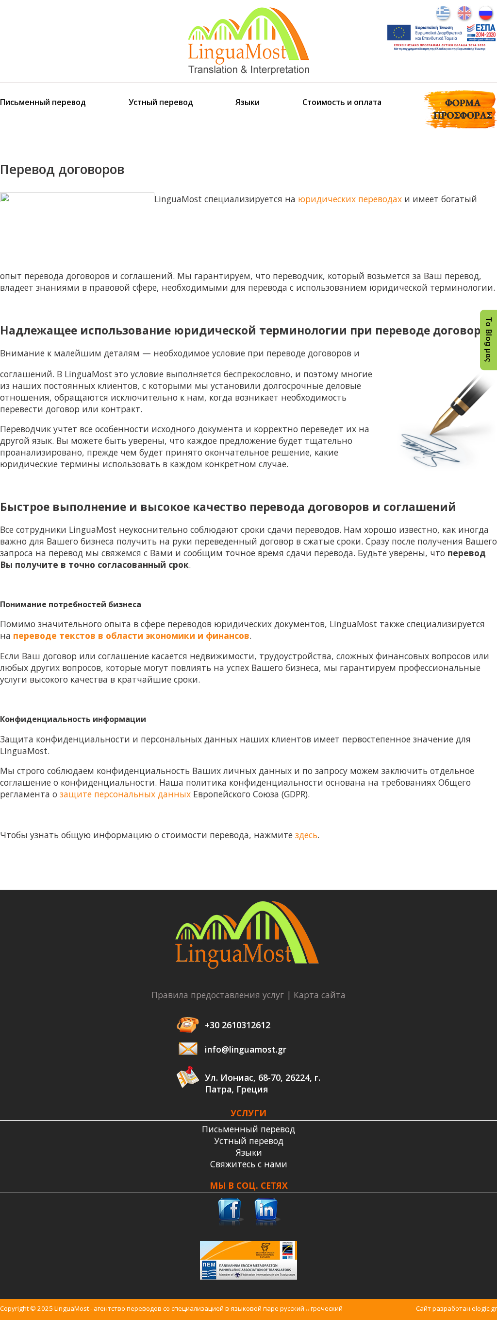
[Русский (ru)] (486, 13)
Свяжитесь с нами (248, 1164)
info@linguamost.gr (245, 1049)
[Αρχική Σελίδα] (248, 71)
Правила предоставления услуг (217, 995)
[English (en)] (464, 13)
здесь (306, 835)
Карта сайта (320, 995)
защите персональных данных (125, 794)
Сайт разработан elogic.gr (456, 1308)
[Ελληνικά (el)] (443, 13)
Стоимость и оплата (341, 102)
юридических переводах (350, 199)
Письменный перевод (43, 102)
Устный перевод (161, 102)
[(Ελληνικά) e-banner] (441, 49)
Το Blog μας (488, 340)
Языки (247, 102)
